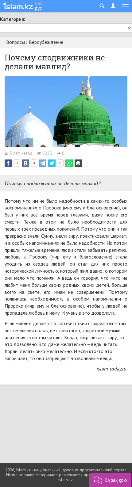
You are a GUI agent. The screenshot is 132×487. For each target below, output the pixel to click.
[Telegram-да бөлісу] (42, 163)
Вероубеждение (46, 42)
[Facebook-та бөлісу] (8, 163)
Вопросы (15, 42)
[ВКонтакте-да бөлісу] (25, 163)
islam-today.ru (111, 369)
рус (38, 8)
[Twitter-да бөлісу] (52, 163)
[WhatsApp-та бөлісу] (69, 163)
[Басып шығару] (78, 163)
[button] (110, 480)
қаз (38, 3)
